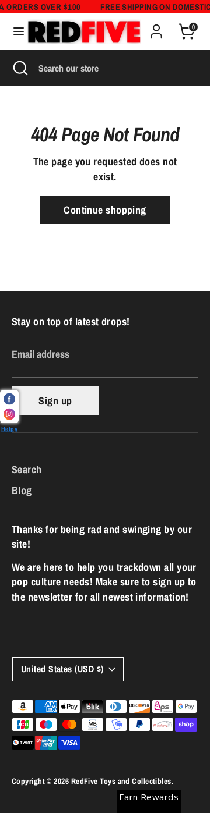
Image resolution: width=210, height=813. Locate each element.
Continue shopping (105, 210)
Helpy (9, 428)
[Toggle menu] (14, 32)
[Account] (156, 27)
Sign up (55, 400)
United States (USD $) (62, 669)
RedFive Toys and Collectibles (121, 781)
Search (27, 469)
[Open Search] (19, 68)
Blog (22, 490)
